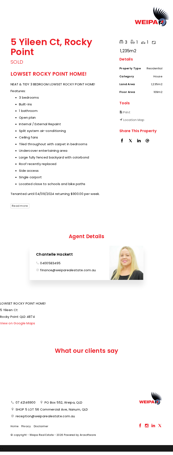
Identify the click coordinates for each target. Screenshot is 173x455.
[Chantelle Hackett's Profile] (126, 263)
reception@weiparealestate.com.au (45, 416)
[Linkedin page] (153, 426)
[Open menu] (8, 21)
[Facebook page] (140, 426)
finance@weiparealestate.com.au (68, 270)
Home (14, 426)
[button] (139, 112)
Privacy (26, 426)
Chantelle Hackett (54, 254)
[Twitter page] (159, 426)
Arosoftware (88, 435)
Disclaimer (41, 426)
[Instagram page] (147, 426)
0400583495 (50, 263)
